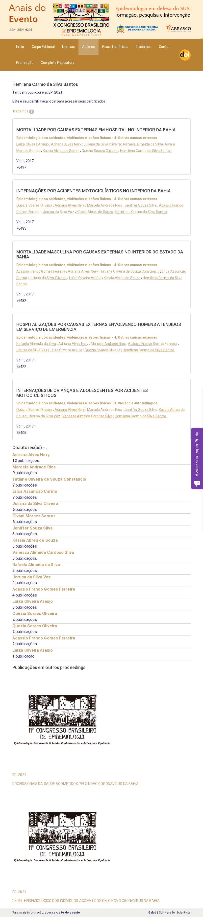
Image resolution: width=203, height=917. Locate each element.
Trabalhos (144, 47)
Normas (68, 47)
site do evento (69, 912)
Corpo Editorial (43, 47)
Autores (88, 47)
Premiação (24, 63)
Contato (165, 47)
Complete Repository (57, 63)
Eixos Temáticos (115, 47)
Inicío (20, 47)
